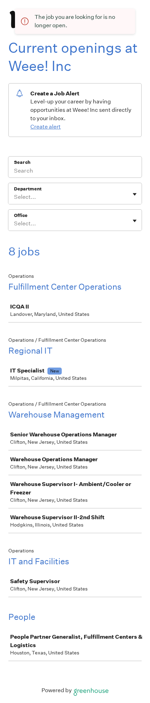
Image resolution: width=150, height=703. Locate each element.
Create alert (45, 126)
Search (22, 162)
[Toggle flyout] (134, 194)
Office (21, 215)
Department (28, 189)
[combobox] (14, 197)
